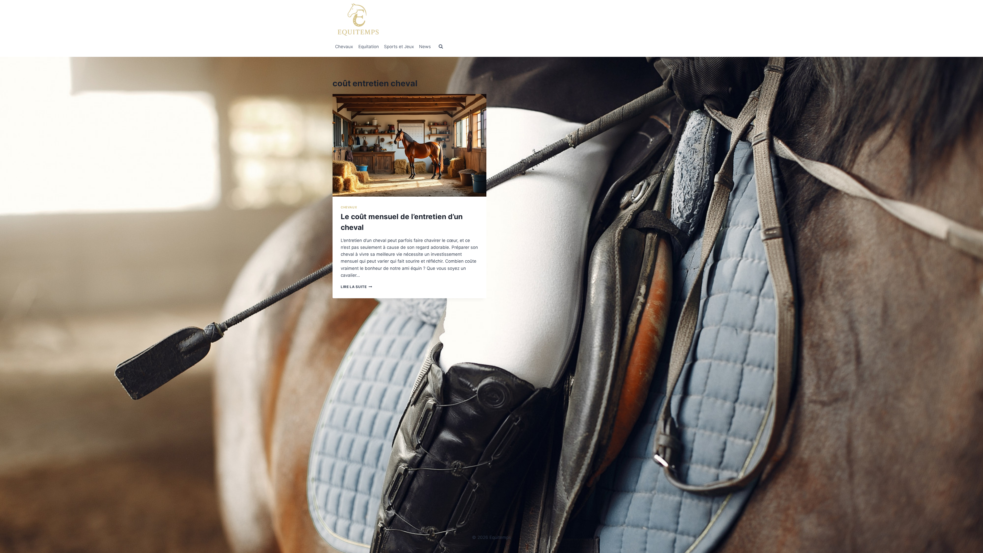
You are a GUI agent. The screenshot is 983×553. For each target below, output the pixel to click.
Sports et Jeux (399, 46)
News (425, 46)
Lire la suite (356, 287)
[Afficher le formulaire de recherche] (440, 46)
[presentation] (409, 145)
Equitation (368, 46)
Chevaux (344, 46)
